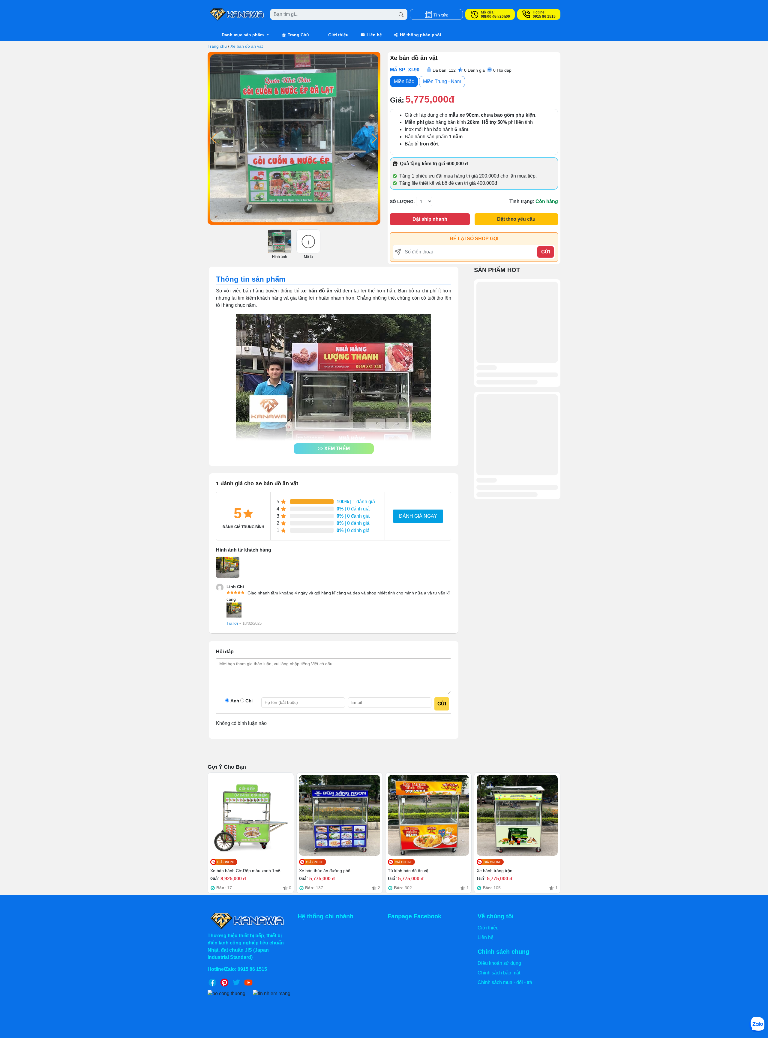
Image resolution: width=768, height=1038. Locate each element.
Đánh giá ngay (418, 516)
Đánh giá (474, 70)
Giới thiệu (338, 34)
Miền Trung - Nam (442, 81)
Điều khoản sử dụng (499, 963)
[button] (334, 448)
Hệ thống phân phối (420, 34)
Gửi (545, 251)
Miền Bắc (404, 81)
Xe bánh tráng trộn (494, 870)
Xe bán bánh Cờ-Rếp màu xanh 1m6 (245, 870)
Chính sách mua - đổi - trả (505, 982)
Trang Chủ (298, 34)
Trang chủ (217, 46)
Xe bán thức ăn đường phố (324, 870)
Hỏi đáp (502, 70)
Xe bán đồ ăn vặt (246, 46)
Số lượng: (402, 201)
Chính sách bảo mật (499, 972)
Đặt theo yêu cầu (516, 219)
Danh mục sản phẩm (243, 34)
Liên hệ (374, 34)
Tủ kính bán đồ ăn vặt (409, 870)
